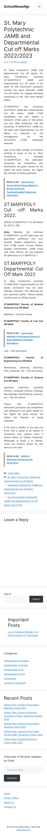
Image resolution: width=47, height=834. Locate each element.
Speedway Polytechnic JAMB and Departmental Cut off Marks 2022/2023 (23, 489)
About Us (9, 802)
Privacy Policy (11, 798)
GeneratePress (24, 830)
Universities (13, 473)
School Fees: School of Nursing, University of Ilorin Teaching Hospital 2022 (23, 716)
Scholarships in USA (14, 674)
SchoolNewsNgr (17, 6)
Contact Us (10, 807)
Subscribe (12, 778)
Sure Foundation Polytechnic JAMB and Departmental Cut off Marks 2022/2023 (21, 501)
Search (7, 594)
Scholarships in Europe (16, 665)
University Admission (15, 683)
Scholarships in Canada (16, 661)
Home (7, 793)
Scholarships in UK (14, 669)
